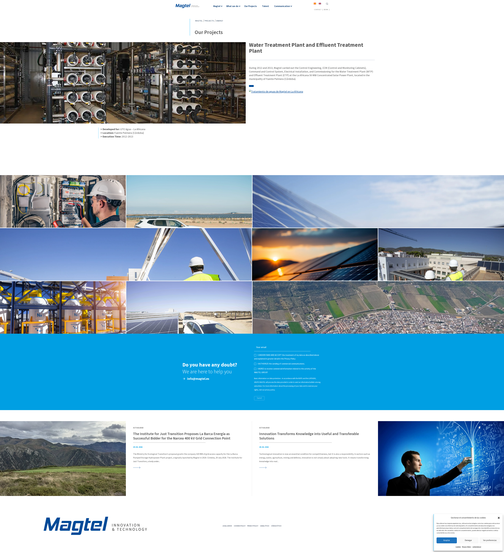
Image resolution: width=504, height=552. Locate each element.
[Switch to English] (319, 3)
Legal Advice (476, 547)
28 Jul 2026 (264, 447)
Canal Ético (264, 526)
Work (326, 10)
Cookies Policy (239, 526)
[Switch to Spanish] (314, 3)
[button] (498, 518)
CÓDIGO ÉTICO (276, 526)
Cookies (458, 547)
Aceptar (446, 540)
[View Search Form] (327, 3)
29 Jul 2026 (137, 447)
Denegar (468, 540)
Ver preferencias (490, 540)
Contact (317, 10)
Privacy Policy (466, 547)
